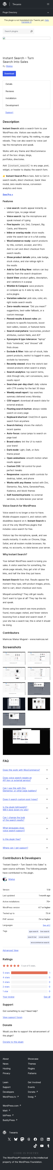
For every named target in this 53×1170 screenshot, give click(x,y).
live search (44, 931)
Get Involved (34, 1082)
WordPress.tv (11, 1096)
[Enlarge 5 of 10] (21, 686)
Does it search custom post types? (20, 799)
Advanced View (10, 950)
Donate (33, 1092)
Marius (9, 66)
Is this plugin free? (12, 839)
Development (12, 105)
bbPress (8, 1115)
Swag (32, 1096)
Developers (8, 1092)
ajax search (33, 931)
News (5, 1063)
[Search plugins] (31, 31)
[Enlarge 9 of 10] (21, 716)
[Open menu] (48, 4)
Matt (6, 1110)
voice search (44, 937)
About (6, 1058)
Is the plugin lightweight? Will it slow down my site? (16, 808)
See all (47, 996)
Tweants (13, 1132)
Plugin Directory (10, 12)
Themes (32, 1063)
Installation (11, 98)
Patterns (32, 1073)
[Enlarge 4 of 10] (46, 670)
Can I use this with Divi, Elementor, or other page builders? (20, 789)
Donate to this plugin (13, 1042)
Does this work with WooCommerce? (21, 770)
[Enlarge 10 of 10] (46, 731)
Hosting (6, 1068)
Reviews (10, 91)
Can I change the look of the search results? (14, 818)
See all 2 (46, 925)
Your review (8, 996)
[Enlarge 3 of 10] (21, 670)
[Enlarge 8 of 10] (46, 701)
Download (9, 73)
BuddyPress (10, 1120)
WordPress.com (12, 1105)
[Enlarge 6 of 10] (46, 686)
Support (9, 112)
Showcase (33, 1058)
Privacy (6, 1073)
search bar (32, 937)
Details (9, 84)
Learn (5, 1082)
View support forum (12, 1017)
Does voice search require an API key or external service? (17, 779)
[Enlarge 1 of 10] (21, 655)
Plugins (31, 1068)
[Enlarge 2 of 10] (46, 655)
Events (31, 1087)
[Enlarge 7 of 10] (21, 701)
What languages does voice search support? (14, 829)
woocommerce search (40, 942)
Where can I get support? (15, 848)
